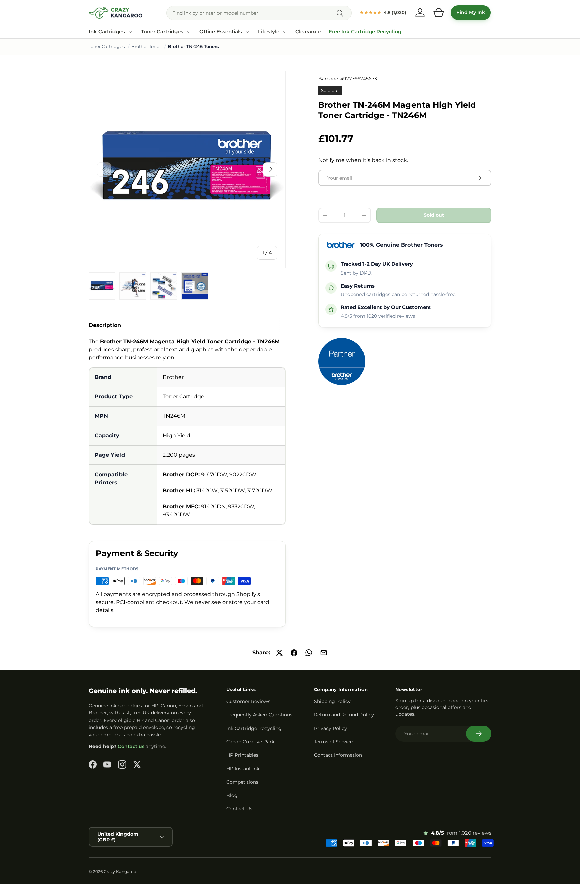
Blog (232, 795)
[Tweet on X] (279, 652)
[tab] (105, 325)
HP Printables (242, 755)
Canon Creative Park (250, 741)
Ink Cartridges (107, 32)
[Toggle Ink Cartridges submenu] (130, 32)
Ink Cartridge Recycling (254, 728)
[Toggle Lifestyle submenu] (285, 32)
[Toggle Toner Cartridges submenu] (189, 32)
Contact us (131, 746)
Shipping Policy (332, 701)
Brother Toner (146, 46)
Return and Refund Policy (344, 715)
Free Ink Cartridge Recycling (365, 32)
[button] (438, 12)
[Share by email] (323, 652)
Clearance (308, 32)
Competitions (242, 782)
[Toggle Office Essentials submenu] (247, 32)
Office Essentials (220, 32)
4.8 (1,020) (383, 12)
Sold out (434, 215)
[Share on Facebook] (294, 652)
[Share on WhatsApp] (308, 652)
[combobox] (259, 13)
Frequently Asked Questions (259, 715)
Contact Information (338, 755)
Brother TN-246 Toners (193, 46)
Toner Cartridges (162, 32)
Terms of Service (333, 741)
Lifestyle (268, 32)
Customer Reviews (248, 701)
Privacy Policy (330, 728)
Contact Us (239, 808)
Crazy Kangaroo (120, 871)
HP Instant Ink (242, 768)
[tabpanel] (187, 431)
